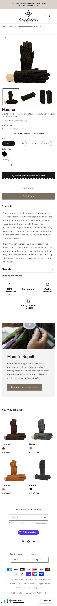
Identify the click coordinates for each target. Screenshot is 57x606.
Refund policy (15, 584)
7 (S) (21, 143)
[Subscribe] (45, 517)
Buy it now (28, 196)
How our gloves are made (24, 387)
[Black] (4, 153)
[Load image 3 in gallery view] (46, 97)
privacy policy (41, 523)
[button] (5, 16)
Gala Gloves (18, 580)
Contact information (24, 588)
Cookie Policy (44, 580)
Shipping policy (44, 584)
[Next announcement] (52, 4)
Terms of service (29, 584)
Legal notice (38, 588)
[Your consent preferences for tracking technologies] (4, 601)
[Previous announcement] (5, 4)
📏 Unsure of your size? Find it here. (28, 175)
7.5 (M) (34, 143)
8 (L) (46, 143)
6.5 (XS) (8, 143)
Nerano (6, 444)
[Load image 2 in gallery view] (28, 97)
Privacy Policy (31, 580)
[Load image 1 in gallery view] (11, 97)
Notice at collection (9, 604)
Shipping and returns (20, 129)
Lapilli (32, 485)
